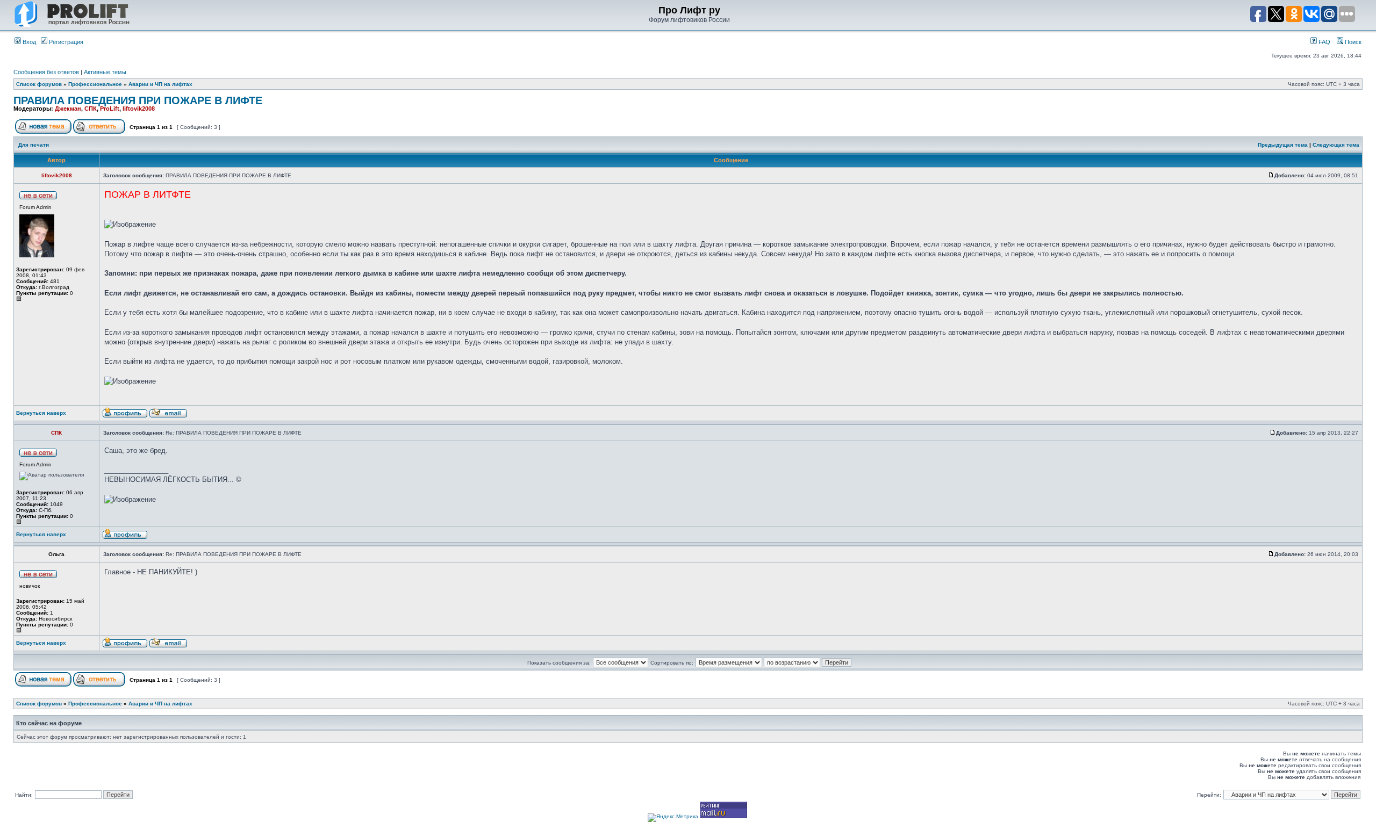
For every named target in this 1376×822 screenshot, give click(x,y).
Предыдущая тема (1283, 145)
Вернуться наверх (41, 413)
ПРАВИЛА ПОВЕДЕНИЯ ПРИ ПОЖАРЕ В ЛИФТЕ (137, 100)
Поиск (1352, 42)
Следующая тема (1336, 145)
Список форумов (39, 84)
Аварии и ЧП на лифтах (160, 84)
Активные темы (105, 72)
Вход (28, 42)
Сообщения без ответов (46, 72)
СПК (90, 108)
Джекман (68, 108)
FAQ (1323, 42)
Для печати (33, 145)
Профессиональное (95, 84)
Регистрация (65, 42)
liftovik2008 (139, 108)
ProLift (109, 108)
